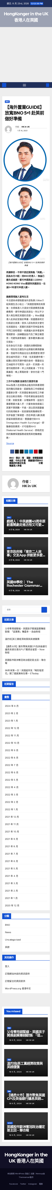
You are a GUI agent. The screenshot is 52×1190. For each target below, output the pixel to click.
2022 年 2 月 (11, 802)
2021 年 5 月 (11, 868)
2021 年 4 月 (11, 876)
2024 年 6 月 (12, 706)
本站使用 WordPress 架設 (18, 1173)
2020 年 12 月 (12, 905)
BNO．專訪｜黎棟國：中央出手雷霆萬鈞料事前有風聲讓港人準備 (17, 462)
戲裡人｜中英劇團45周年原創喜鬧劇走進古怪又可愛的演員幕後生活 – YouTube (26, 524)
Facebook (13, 1184)
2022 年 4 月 (11, 787)
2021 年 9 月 (11, 839)
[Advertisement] (26, 54)
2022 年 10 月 (12, 743)
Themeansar (24, 1177)
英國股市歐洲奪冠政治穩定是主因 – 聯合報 (26, 1128)
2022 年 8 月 (11, 757)
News (8, 932)
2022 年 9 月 (11, 750)
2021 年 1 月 (11, 898)
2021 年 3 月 (11, 883)
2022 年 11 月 (12, 735)
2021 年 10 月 (12, 831)
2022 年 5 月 (11, 779)
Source (10, 443)
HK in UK (25, 127)
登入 (7, 966)
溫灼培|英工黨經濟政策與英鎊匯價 (22, 639)
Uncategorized (13, 939)
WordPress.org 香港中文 (18, 988)
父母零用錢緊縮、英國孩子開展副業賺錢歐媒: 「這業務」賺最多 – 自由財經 (26, 1035)
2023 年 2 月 (11, 713)
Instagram (32, 1184)
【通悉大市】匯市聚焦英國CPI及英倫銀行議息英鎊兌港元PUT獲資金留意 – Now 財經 (26, 649)
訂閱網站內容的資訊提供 (17, 973)
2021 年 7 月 (11, 853)
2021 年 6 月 (11, 861)
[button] (43, 85)
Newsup (39, 1173)
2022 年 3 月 (11, 794)
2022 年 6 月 (11, 772)
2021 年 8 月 (11, 846)
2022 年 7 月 (11, 765)
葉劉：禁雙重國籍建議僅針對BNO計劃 (34, 460)
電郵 (41, 1184)
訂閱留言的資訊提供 (15, 981)
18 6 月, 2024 (15, 1040)
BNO (7, 102)
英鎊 (7, 947)
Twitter (23, 1184)
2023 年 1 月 (11, 720)
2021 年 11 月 (12, 824)
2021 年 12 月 (12, 816)
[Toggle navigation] (24, 85)
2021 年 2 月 (11, 890)
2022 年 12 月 (12, 728)
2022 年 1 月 (11, 809)
